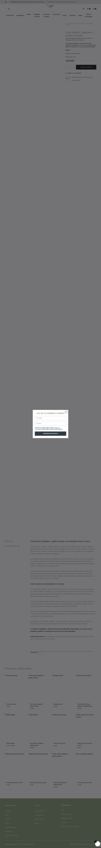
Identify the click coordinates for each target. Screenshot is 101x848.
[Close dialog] (66, 412)
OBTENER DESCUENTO (50, 433)
